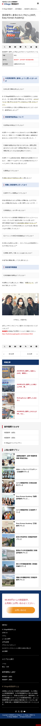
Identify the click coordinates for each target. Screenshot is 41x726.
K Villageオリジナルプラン (13, 443)
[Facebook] (16, 711)
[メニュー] (38, 3)
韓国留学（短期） (10, 432)
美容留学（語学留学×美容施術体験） (24, 59)
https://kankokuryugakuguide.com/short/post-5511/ (17, 334)
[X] (19, 711)
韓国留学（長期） (10, 438)
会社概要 (5, 651)
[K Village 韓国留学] (7, 7)
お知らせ (5, 632)
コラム (4, 636)
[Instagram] (21, 711)
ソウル (4, 663)
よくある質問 (6, 639)
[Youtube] (24, 711)
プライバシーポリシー (9, 645)
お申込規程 (5, 642)
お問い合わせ (20, 610)
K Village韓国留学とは (9, 629)
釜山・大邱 (5, 667)
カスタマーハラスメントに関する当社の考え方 (16, 648)
